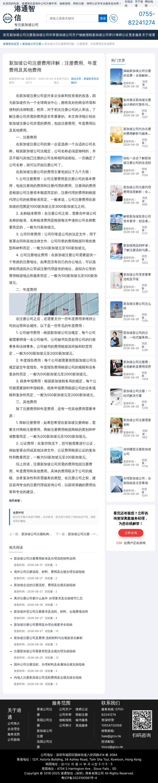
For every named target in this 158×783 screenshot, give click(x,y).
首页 (6, 35)
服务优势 (14, 734)
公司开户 (65, 709)
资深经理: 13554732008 (111, 722)
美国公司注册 (44, 722)
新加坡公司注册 (21, 35)
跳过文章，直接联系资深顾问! (85, 80)
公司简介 (14, 723)
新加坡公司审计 (103, 35)
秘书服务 (82, 720)
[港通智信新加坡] (7, 18)
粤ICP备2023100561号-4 (79, 778)
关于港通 (148, 35)
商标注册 (82, 714)
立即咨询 (131, 533)
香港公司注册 (44, 711)
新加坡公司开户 (67, 35)
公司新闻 (14, 739)
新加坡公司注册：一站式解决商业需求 (94, 534)
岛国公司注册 (44, 744)
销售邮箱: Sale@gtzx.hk (111, 733)
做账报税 (85, 35)
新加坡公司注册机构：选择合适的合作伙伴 (50, 534)
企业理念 (14, 729)
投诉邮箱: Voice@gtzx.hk (112, 744)
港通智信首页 (11, 43)
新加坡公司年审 (44, 35)
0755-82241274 (141, 18)
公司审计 (65, 725)
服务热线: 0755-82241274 (112, 711)
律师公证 (122, 35)
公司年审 (65, 714)
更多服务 (135, 35)
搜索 (103, 18)
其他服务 (82, 725)
